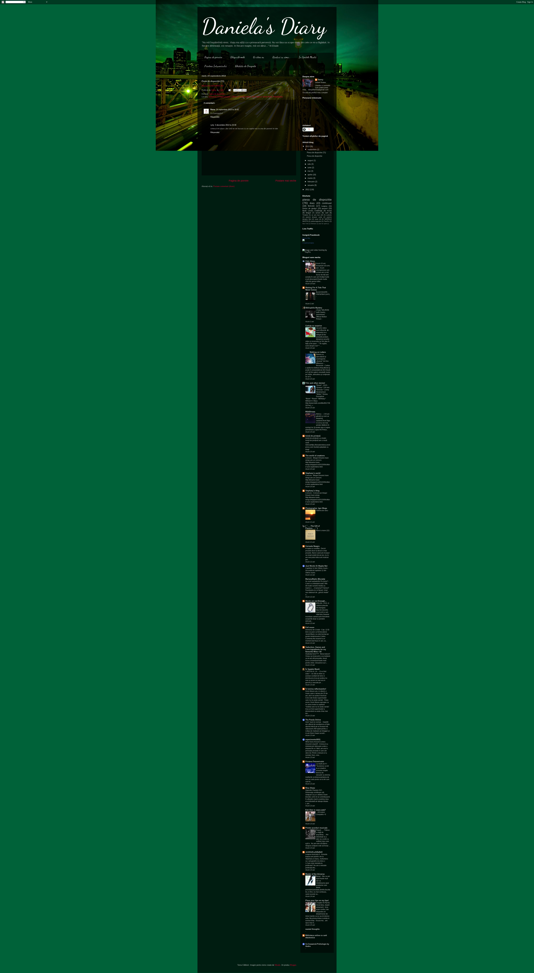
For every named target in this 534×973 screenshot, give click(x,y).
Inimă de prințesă (312, 436)
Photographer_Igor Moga (316, 508)
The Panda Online (313, 720)
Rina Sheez (310, 788)
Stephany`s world (312, 473)
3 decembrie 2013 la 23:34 (225, 125)
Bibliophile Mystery (313, 308)
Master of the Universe (315, 874)
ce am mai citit (317, 215)
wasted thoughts (312, 929)
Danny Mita (306, 238)
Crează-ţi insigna (308, 243)
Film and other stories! (315, 383)
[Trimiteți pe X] (239, 90)
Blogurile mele (237, 57)
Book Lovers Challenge (312, 211)
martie (310, 178)
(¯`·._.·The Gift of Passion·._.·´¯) (312, 527)
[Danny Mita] (303, 241)
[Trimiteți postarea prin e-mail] (230, 90)
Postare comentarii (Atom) (223, 186)
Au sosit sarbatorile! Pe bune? (316, 581)
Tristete (305, 215)
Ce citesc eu (258, 57)
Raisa (212, 109)
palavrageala (316, 221)
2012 (307, 189)
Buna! (318, 876)
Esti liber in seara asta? (315, 810)
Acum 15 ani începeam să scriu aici (323, 265)
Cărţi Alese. (310, 261)
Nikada (277, 965)
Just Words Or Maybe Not (316, 566)
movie (329, 211)
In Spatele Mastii (307, 57)
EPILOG (319, 603)
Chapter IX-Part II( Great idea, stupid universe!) (323, 905)
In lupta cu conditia (312, 548)
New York (305, 223)
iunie (310, 168)
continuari (327, 203)
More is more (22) (322, 530)
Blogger (293, 965)
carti (326, 213)
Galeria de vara (322, 510)
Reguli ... (319, 830)
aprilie (310, 175)
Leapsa (324, 206)
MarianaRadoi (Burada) (315, 579)
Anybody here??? (312, 654)
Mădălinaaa (310, 412)
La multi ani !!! (321, 764)
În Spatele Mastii (312, 669)
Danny (320, 80)
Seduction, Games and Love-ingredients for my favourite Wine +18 (315, 649)
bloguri (308, 213)
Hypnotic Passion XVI (313, 790)
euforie (329, 215)
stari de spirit (323, 223)
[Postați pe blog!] (237, 90)
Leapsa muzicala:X (312, 854)
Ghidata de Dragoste (245, 66)
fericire (311, 206)
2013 (307, 146)
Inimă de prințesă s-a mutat (315, 438)
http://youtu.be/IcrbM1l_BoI (213, 86)
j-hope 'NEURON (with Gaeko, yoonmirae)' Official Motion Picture (322, 314)
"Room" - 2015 (321, 385)
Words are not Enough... (316, 601)
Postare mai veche (285, 180)
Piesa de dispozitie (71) (316, 152)
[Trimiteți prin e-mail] (234, 90)
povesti (325, 208)
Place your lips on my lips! (317, 900)
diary (312, 203)
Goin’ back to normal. (313, 722)
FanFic (326, 221)
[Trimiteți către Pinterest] (245, 90)
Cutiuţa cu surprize (313, 326)
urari (316, 219)
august (311, 160)
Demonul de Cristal (312, 630)
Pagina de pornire (213, 57)
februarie (311, 182)
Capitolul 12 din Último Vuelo (316, 568)
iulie (309, 164)
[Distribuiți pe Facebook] (242, 90)
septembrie (312, 149)
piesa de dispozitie (216, 94)
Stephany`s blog (312, 491)
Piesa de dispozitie (314, 156)
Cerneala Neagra (312, 546)
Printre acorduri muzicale (316, 828)
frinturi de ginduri (309, 208)
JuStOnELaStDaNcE (314, 852)
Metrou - (319, 414)
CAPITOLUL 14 (311, 671)
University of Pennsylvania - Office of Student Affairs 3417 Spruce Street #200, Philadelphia (246, 97)
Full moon (309, 627)
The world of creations (315, 456)
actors (318, 213)
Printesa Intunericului (215, 66)
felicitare (313, 223)
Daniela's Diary (264, 26)
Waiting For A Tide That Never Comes (315, 289)
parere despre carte (314, 217)
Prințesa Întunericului (314, 761)
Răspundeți (214, 117)
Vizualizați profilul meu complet (315, 93)
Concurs (308, 458)
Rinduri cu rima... (281, 57)
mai (309, 171)
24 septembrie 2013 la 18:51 (227, 109)
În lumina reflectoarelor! (315, 689)
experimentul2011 (312, 739)
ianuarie (311, 185)
